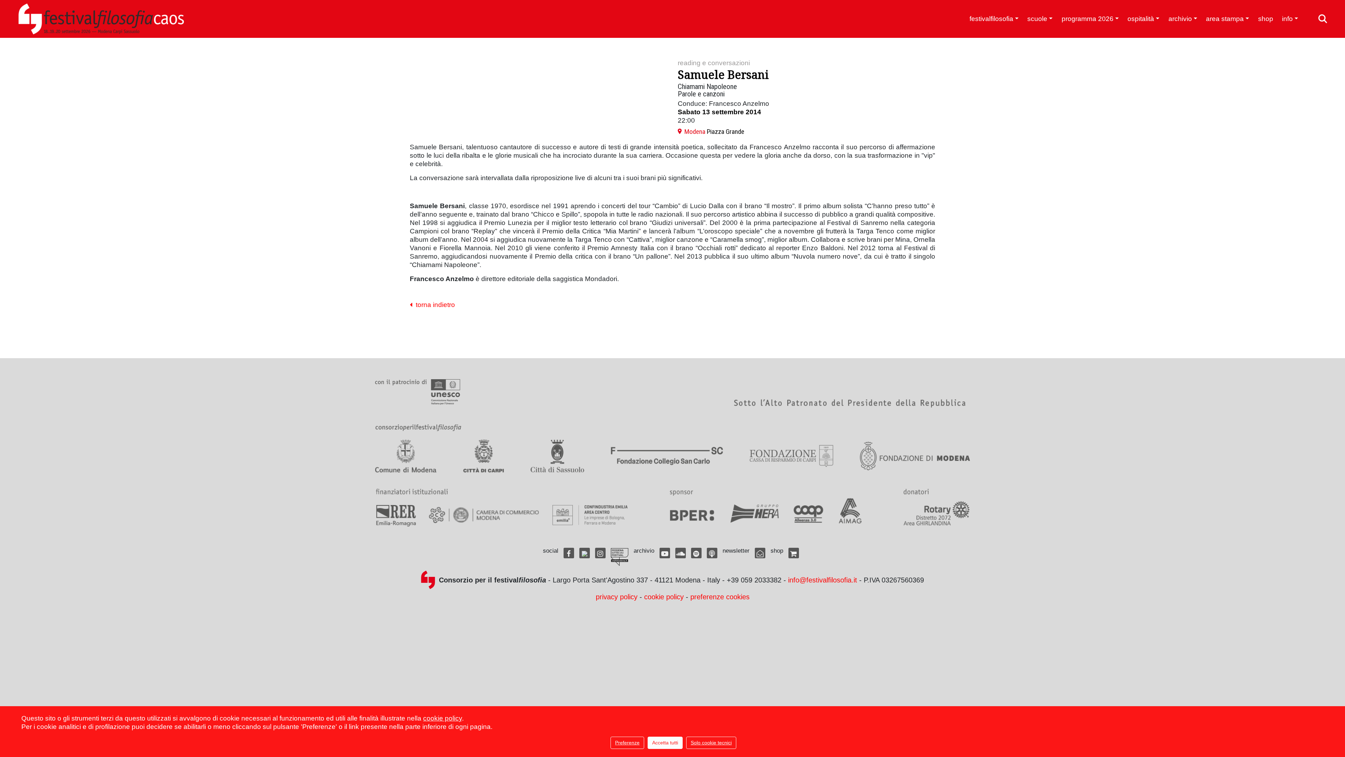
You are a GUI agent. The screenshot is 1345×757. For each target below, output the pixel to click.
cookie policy (664, 597)
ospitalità (1140, 18)
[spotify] (696, 553)
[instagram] (600, 553)
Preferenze (627, 742)
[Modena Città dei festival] (619, 557)
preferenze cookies (720, 597)
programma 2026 (1087, 18)
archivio (1180, 18)
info (1287, 18)
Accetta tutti (665, 742)
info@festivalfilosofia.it (822, 580)
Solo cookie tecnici (711, 742)
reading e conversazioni (714, 63)
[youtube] (665, 553)
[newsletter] (760, 553)
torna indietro (433, 304)
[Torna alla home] (101, 19)
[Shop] (793, 553)
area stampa (1225, 18)
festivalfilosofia (991, 18)
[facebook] (569, 553)
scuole (1037, 18)
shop (1265, 18)
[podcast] (712, 553)
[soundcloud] (680, 553)
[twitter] (584, 553)
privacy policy (616, 597)
